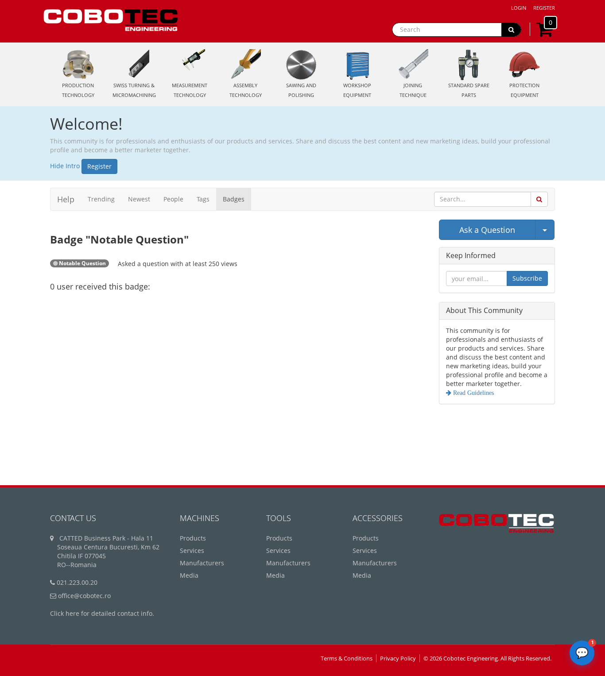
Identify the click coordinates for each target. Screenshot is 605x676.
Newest (139, 199)
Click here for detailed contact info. (102, 613)
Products (193, 538)
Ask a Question (487, 229)
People (173, 199)
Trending (101, 199)
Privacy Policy (398, 658)
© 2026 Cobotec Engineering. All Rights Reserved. (487, 658)
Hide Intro (65, 166)
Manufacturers (202, 563)
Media (189, 575)
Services (192, 550)
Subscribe (527, 278)
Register (544, 7)
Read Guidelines (472, 393)
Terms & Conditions (346, 658)
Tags (203, 199)
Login (518, 7)
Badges (233, 199)
